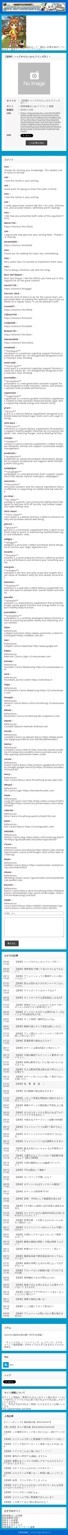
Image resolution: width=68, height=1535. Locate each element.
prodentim (10, 458)
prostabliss (10, 618)
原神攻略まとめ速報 (12, 1515)
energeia (9, 572)
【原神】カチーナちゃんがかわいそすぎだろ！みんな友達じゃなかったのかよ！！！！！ (33, 1486)
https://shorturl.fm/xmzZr (18, 318)
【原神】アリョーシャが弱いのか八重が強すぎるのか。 (39, 1314)
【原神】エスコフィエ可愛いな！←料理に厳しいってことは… (33, 1474)
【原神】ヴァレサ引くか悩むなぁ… (21, 1492)
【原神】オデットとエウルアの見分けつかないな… (39, 1135)
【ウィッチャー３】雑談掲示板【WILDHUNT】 (27, 1422)
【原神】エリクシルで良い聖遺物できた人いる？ (28, 1497)
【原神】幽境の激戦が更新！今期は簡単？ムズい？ (39, 1242)
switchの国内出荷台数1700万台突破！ (24, 1334)
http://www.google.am (45, 646)
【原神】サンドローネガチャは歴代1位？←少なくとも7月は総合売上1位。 (40, 1013)
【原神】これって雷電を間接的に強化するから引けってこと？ (39, 1099)
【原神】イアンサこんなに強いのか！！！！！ (27, 1451)
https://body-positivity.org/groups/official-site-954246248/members (33, 738)
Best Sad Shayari (13, 278)
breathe (8, 557)
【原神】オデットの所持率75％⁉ (32, 1191)
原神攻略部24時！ (11, 1517)
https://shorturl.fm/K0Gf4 (18, 245)
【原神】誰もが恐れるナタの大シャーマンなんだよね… (39, 984)
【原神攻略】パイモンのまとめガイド (34, 1532)
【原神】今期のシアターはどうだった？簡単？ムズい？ (39, 1235)
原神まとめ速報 (10, 1520)
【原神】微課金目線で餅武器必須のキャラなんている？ (39, 1257)
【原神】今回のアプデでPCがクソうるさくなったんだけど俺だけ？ (39, 1293)
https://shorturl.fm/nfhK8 (18, 309)
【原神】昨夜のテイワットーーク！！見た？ (38, 1248)
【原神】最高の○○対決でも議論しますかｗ (25, 1456)
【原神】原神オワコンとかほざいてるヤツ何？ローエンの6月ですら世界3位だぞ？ (39, 1006)
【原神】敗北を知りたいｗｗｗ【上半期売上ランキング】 (39, 1149)
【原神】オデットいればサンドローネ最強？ (38, 1184)
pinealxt (8, 602)
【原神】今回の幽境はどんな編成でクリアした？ (38, 1163)
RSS (11, 1364)
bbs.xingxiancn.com (49, 715)
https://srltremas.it (41, 679)
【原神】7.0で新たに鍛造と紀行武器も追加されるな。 (39, 1207)
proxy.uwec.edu (54, 779)
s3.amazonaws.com (40, 656)
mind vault (10, 368)
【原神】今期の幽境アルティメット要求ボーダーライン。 (39, 1056)
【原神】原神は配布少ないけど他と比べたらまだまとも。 (39, 1063)
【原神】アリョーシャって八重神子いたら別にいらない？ (39, 977)
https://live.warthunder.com (38, 790)
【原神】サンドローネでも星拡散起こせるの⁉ (38, 997)
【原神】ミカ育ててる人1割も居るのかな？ (25, 1502)
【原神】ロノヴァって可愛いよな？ (33, 1177)
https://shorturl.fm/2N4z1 (18, 334)
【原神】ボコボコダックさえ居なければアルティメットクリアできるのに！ (39, 1113)
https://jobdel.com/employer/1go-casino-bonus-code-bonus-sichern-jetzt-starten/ (33, 907)
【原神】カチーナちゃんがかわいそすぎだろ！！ (28, 1468)
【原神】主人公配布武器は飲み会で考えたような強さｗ (39, 1070)
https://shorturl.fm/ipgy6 (18, 288)
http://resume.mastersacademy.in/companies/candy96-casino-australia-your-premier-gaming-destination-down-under (33, 752)
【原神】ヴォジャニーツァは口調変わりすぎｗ (39, 1141)
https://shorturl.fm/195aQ (18, 226)
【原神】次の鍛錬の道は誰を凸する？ (34, 1090)
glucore (8, 529)
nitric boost (10, 516)
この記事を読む (36, 142)
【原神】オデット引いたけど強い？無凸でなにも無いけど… (39, 1077)
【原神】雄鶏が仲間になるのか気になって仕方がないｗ (39, 1264)
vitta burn (9, 428)
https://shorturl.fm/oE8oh (18, 326)
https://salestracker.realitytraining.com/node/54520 (34, 866)
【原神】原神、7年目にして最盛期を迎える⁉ (38, 1198)
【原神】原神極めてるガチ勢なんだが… (35, 1277)
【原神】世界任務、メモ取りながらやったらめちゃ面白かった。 (39, 1221)
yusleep (8, 501)
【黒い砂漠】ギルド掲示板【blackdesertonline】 (29, 1426)
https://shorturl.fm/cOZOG (18, 342)
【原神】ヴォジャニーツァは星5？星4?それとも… (38, 1128)
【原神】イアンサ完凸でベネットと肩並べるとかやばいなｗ (33, 1445)
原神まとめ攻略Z (10, 1522)
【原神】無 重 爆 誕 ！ (30, 1083)
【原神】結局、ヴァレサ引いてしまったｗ (25, 1480)
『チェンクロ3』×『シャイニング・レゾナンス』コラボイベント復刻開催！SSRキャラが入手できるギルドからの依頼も (34, 1344)
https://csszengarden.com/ (39, 826)
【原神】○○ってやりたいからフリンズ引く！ (38, 961)
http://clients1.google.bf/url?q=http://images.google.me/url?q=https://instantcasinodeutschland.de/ (34, 767)
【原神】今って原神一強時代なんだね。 (35, 1019)
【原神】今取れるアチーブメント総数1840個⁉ (39, 1119)
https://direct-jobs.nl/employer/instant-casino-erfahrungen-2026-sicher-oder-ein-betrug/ (34, 852)
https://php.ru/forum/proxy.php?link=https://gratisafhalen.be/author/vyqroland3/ (34, 838)
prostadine (10, 383)
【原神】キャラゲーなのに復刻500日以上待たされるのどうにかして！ (40, 1214)
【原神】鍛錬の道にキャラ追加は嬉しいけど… (39, 1026)
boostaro (9, 587)
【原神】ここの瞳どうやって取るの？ (34, 1306)
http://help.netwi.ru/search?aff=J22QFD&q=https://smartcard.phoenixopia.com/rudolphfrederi (34, 803)
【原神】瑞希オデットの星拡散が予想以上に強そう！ (39, 1106)
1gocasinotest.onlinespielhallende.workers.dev (34, 879)
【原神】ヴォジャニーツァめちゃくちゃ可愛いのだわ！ (39, 1228)
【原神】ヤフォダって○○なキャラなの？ (36, 990)
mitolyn (8, 443)
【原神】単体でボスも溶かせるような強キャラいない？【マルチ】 (39, 1285)
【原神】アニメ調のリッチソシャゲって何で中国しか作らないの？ (39, 1034)
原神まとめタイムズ (12, 1524)
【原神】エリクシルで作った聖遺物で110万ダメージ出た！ (34, 1439)
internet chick (11, 297)
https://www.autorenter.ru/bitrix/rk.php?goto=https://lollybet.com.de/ (33, 634)
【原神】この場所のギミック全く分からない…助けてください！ (34, 1433)
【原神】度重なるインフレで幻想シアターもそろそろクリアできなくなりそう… (33, 1462)
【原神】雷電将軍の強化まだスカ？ (33, 1040)
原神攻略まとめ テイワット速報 (36, 106)
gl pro (7, 413)
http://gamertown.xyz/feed (16, 1408)
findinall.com (41, 726)
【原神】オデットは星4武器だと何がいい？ (37, 1047)
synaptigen (10, 474)
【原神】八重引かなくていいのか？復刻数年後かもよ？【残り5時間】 (39, 1156)
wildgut (8, 544)
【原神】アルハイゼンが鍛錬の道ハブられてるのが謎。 (39, 1271)
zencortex (9, 486)
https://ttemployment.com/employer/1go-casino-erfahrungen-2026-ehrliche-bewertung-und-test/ (34, 893)
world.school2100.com (43, 816)
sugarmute (10, 398)
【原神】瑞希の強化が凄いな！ (31, 1299)
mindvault (9, 353)
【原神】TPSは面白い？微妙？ (30, 1169)
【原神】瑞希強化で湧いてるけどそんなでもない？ (39, 970)
